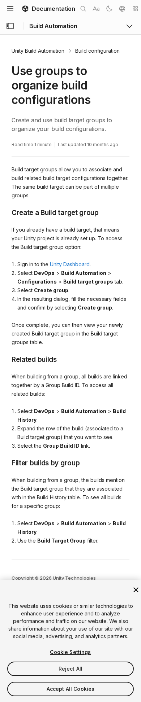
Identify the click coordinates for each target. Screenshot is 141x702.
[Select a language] (122, 9)
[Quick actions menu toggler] (135, 9)
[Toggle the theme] (109, 9)
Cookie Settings (70, 652)
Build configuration (97, 51)
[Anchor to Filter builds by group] (6, 462)
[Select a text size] (96, 9)
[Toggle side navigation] (10, 26)
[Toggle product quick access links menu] (129, 26)
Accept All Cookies (71, 689)
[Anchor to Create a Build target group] (6, 212)
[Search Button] (83, 9)
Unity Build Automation (38, 51)
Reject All (70, 669)
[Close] (136, 590)
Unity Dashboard (70, 264)
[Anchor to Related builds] (6, 359)
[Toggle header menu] (10, 8)
